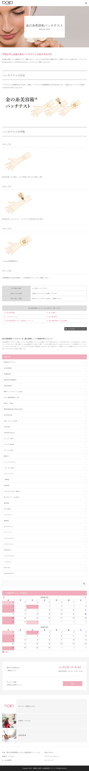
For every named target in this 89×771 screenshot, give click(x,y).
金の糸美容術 (10, 312)
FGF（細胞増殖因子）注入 (11, 397)
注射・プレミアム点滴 (10, 421)
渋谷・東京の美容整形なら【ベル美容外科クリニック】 (21, 752)
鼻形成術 (6, 503)
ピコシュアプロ (8, 473)
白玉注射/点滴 (8, 415)
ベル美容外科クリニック (48, 768)
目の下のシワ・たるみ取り (12, 497)
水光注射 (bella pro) (9, 432)
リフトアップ (8, 515)
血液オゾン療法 (8, 403)
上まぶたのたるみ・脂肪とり (12, 491)
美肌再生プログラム (10, 362)
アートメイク (8, 532)
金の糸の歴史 (53, 316)
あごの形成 (7, 509)
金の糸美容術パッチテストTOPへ (77, 329)
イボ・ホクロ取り (9, 468)
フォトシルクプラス (10, 462)
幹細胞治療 (7, 374)
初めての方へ (49, 752)
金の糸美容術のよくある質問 (58, 321)
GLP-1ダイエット (9, 526)
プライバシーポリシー (52, 756)
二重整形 (6, 479)
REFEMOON (7, 550)
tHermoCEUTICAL (9, 573)
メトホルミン (8, 561)
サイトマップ (49, 760)
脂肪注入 (6, 456)
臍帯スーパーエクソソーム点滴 (13, 391)
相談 (72, 683)
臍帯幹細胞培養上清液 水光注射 (13, 409)
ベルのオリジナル (12, 316)
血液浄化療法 (8, 385)
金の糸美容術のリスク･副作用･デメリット (19, 321)
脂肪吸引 (6, 520)
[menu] (86, 3)
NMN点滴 (7, 427)
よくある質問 (6, 760)
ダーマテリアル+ (9, 544)
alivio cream (7, 567)
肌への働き (52, 312)
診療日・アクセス (8, 756)
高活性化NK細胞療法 (10, 380)
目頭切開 (6, 485)
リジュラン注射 (8, 438)
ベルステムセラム (9, 538)
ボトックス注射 (8, 450)
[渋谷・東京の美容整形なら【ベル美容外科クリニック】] (15, 3)
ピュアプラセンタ (9, 556)
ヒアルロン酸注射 (9, 444)
